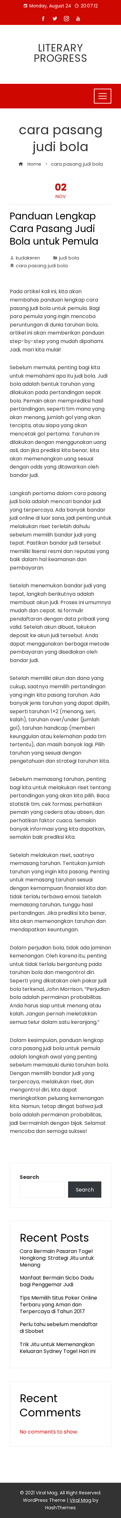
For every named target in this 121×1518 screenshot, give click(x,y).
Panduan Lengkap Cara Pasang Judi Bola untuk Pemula (54, 228)
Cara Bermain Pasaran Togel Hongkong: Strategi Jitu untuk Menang (57, 1258)
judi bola (69, 258)
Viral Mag (80, 1500)
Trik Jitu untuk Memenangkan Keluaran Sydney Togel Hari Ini (58, 1348)
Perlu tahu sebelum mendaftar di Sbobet (59, 1328)
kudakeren (28, 258)
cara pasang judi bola (42, 265)
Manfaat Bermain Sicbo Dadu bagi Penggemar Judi (57, 1281)
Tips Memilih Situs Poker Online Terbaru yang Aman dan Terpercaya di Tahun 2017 (58, 1304)
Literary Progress (60, 52)
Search (29, 1177)
